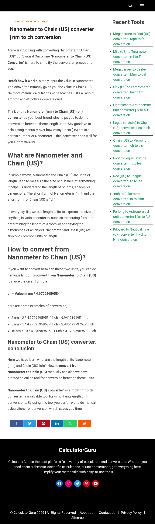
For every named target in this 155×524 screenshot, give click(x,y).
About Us (86, 513)
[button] (130, 5)
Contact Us (107, 513)
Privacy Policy (131, 513)
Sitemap (77, 518)
